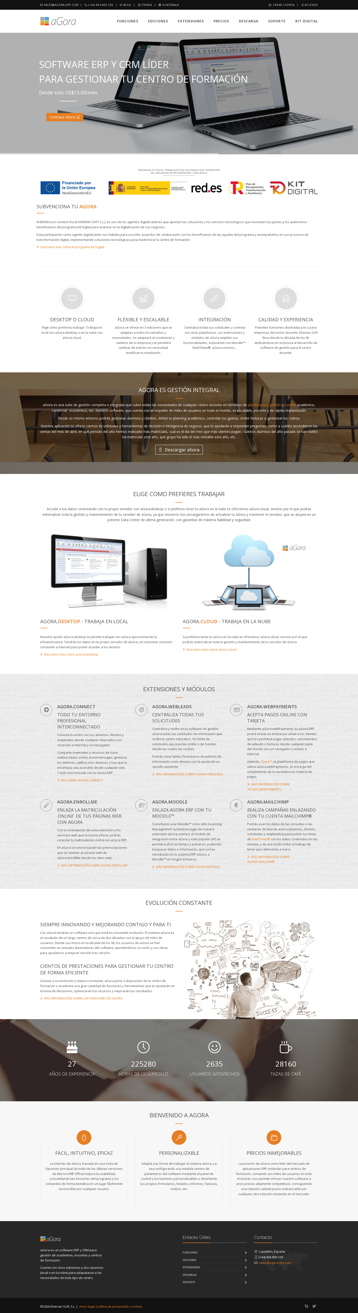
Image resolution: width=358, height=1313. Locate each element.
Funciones (127, 21)
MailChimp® (261, 839)
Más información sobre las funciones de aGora (82, 998)
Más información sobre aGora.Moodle (187, 867)
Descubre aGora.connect (81, 780)
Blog (126, 5)
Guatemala (170, 5)
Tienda (146, 5)
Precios (221, 21)
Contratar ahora (63, 117)
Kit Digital (306, 21)
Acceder (311, 5)
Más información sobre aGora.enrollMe (94, 865)
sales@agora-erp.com (61, 5)
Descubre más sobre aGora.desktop (70, 654)
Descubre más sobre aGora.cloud (211, 649)
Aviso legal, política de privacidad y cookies (110, 1306)
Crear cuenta (283, 5)
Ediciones (158, 21)
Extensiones (191, 21)
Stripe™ (266, 761)
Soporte (277, 21)
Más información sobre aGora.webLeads (189, 774)
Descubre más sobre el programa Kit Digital (72, 247)
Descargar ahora (181, 450)
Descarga (248, 21)
